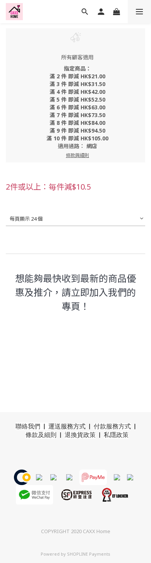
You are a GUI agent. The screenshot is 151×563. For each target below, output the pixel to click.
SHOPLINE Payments (88, 554)
